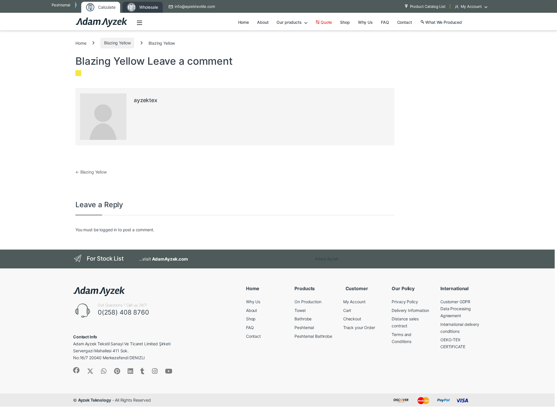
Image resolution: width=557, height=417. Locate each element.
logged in (108, 229)
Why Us (365, 22)
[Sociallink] (76, 370)
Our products (288, 22)
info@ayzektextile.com (195, 6)
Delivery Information (410, 310)
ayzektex (145, 100)
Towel (299, 310)
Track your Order (359, 327)
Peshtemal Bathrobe (313, 336)
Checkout (352, 318)
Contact (404, 22)
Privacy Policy (405, 301)
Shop (345, 22)
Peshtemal (304, 327)
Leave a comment (190, 61)
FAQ (385, 22)
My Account (471, 6)
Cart (347, 310)
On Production (307, 301)
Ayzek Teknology (94, 400)
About (262, 22)
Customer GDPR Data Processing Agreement (455, 308)
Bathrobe (303, 318)
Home (243, 22)
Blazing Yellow (117, 42)
